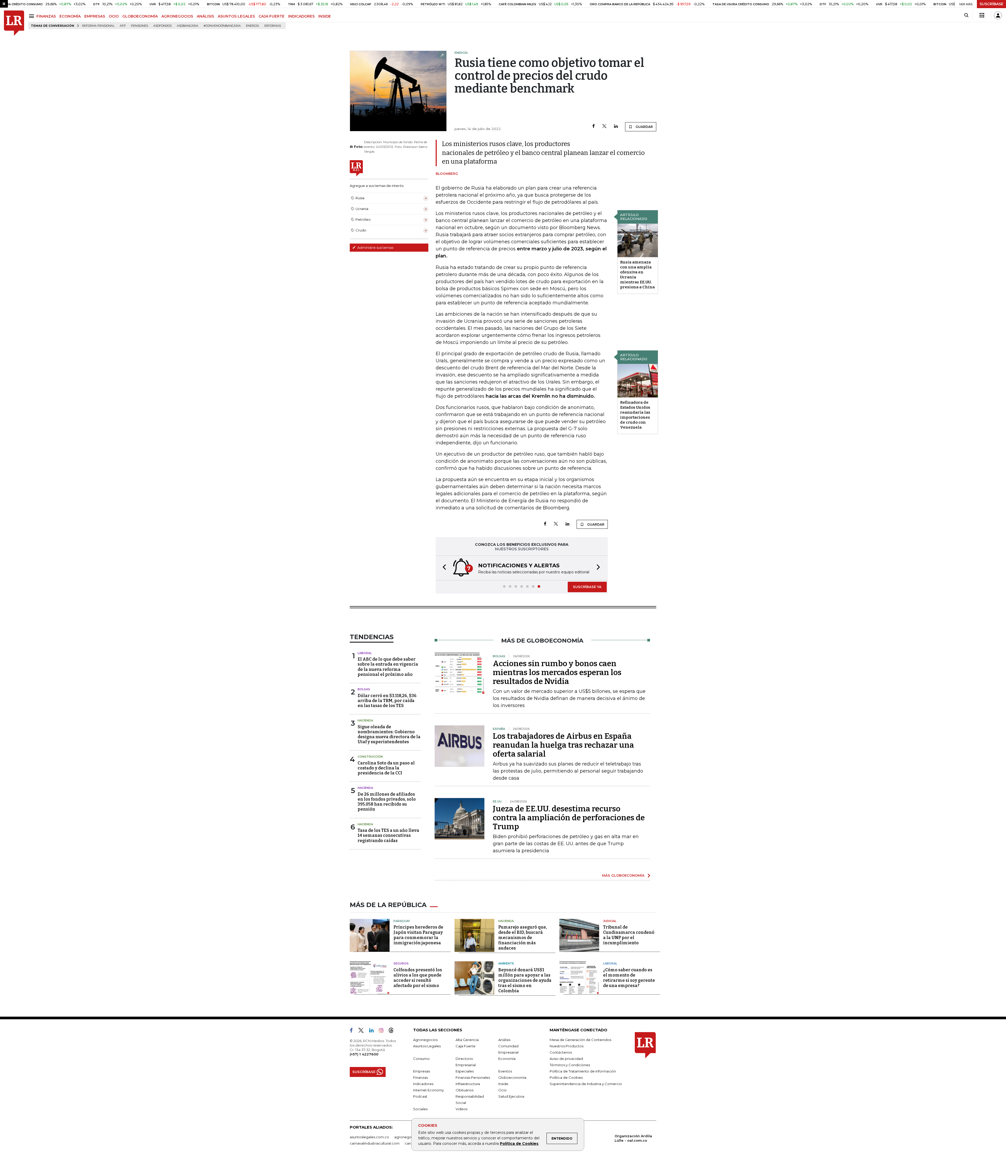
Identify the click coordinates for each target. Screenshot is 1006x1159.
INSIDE (324, 16)
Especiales (465, 1071)
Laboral (365, 653)
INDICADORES (301, 16)
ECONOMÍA (70, 16)
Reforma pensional (98, 26)
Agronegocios (425, 1040)
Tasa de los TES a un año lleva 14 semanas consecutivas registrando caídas (388, 835)
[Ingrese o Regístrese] (998, 15)
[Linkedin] (616, 126)
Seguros (401, 963)
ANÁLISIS (205, 16)
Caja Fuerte (465, 1046)
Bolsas (364, 689)
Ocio (502, 1090)
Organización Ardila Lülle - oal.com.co (633, 1138)
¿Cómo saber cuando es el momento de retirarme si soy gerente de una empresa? (629, 977)
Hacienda (365, 720)
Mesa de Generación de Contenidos (580, 1040)
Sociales (420, 1109)
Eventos (505, 1071)
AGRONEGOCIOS (177, 16)
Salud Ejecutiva (511, 1096)
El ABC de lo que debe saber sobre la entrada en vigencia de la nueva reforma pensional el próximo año (388, 667)
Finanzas (420, 1077)
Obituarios (464, 1090)
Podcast (420, 1096)
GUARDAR (644, 127)
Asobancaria (187, 26)
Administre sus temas (375, 247)
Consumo (421, 1058)
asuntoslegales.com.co (369, 1137)
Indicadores (423, 1084)
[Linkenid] (373, 1031)
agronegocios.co (409, 1137)
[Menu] (32, 16)
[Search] (966, 15)
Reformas (272, 26)
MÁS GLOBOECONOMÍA (623, 875)
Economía (507, 1058)
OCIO (114, 16)
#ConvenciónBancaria (222, 26)
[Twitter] (604, 126)
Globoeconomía (512, 1077)
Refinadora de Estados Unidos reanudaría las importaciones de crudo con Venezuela (635, 415)
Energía (252, 26)
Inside (503, 1084)
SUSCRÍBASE (991, 4)
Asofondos (162, 26)
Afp (123, 26)
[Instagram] (383, 1031)
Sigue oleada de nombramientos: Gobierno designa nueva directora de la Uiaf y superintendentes (389, 734)
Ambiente (506, 963)
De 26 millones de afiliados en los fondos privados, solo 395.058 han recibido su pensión (387, 802)
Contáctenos (561, 1052)
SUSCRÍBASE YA (587, 587)
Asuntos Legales (427, 1046)
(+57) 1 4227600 (364, 1054)
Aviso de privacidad (566, 1058)
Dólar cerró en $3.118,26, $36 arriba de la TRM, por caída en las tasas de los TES (387, 700)
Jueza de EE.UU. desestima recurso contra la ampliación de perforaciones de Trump (569, 817)
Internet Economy (428, 1090)
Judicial (609, 921)
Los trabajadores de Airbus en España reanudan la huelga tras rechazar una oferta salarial (563, 745)
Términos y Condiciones (570, 1065)
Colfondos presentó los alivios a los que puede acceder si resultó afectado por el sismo (417, 977)
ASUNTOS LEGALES (236, 16)
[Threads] (393, 1031)
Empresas (421, 1071)
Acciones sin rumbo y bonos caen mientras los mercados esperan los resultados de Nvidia (557, 672)
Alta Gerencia (467, 1040)
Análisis (504, 1040)
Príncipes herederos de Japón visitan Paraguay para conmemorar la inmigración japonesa (418, 935)
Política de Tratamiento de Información (583, 1071)
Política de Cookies (519, 1143)
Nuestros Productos (566, 1046)
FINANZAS (46, 16)
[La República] (14, 23)
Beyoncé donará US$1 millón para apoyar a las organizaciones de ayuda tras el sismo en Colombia (524, 980)
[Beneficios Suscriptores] (982, 15)
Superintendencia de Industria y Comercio (586, 1084)
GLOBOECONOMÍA (140, 16)
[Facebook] (593, 126)
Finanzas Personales (473, 1077)
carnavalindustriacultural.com (375, 1143)
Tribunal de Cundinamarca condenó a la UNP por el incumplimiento (628, 935)
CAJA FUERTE (272, 16)
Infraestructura (468, 1084)
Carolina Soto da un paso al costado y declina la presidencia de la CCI (386, 768)
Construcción (370, 756)
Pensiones (139, 26)
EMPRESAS (94, 16)
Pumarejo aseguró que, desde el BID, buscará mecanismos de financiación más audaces (522, 938)
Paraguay (401, 921)
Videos (461, 1109)
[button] (443, 568)
